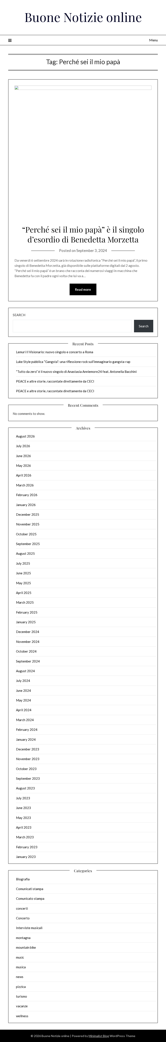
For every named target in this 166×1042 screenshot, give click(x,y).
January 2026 (26, 505)
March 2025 (25, 602)
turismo (21, 996)
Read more (83, 289)
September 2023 (28, 778)
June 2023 (23, 808)
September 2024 (28, 661)
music (20, 957)
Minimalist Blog (99, 1036)
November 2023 (27, 759)
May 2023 (23, 818)
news (19, 977)
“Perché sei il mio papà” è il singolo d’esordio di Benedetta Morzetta (83, 234)
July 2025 (23, 563)
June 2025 (23, 573)
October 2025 (26, 534)
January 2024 (26, 739)
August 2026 (25, 436)
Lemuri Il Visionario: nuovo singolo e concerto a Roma (54, 352)
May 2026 (23, 465)
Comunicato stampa (30, 898)
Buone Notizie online (83, 16)
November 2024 (27, 642)
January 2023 (26, 857)
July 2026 (23, 446)
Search (19, 315)
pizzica (21, 987)
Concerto (23, 918)
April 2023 (23, 827)
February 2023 (26, 847)
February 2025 (26, 612)
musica (21, 967)
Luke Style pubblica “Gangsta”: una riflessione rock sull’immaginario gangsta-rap (73, 362)
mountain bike (26, 947)
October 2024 (26, 651)
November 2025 (27, 524)
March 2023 (25, 837)
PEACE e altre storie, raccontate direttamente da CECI (55, 381)
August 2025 (25, 553)
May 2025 (23, 583)
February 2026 (26, 495)
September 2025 (28, 544)
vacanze (22, 1006)
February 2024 (26, 729)
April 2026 (23, 475)
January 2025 (26, 622)
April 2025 (23, 593)
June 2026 (23, 456)
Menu (153, 40)
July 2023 (23, 798)
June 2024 (23, 690)
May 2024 (23, 700)
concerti (22, 908)
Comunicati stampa (29, 889)
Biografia (23, 879)
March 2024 (25, 720)
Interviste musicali (29, 928)
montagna (23, 938)
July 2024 (23, 681)
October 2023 (26, 769)
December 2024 (27, 632)
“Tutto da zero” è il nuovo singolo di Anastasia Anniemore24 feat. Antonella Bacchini (76, 371)
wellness (22, 1016)
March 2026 (25, 485)
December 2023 (27, 749)
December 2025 (27, 514)
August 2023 (25, 788)
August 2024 (25, 671)
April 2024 (23, 710)
